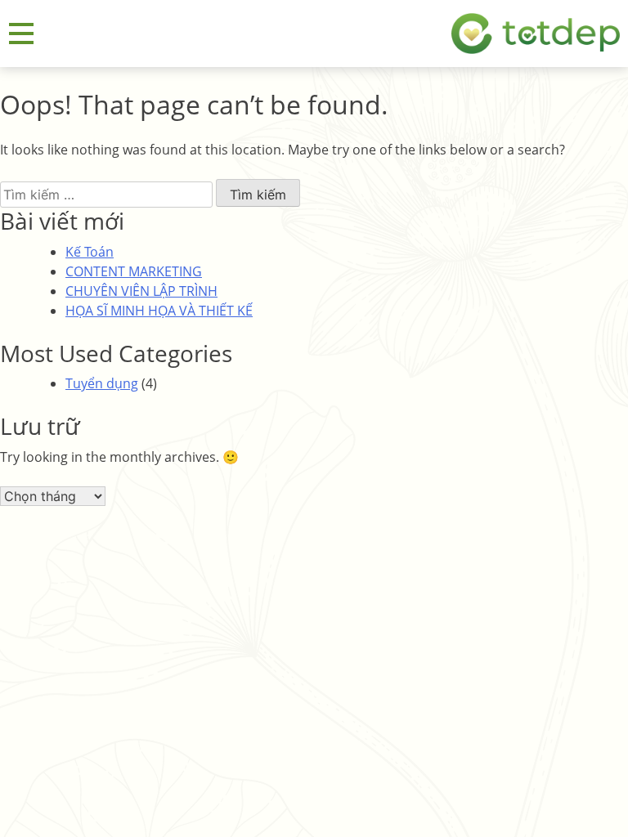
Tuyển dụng (101, 383)
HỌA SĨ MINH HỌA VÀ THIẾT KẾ (159, 311)
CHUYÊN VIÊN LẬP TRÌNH (141, 291)
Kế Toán (89, 252)
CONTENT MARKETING (133, 271)
